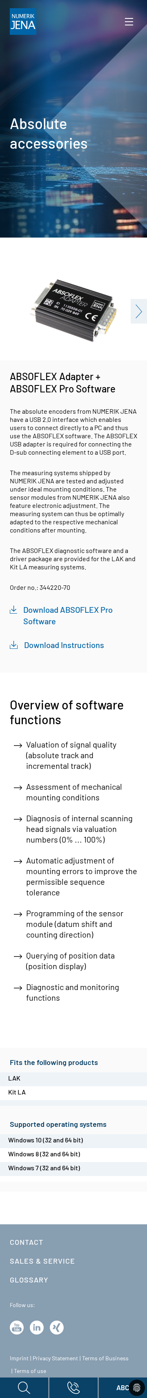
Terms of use (30, 1370)
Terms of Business (105, 1358)
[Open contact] (73, 1388)
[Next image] (139, 311)
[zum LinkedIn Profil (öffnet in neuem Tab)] (37, 1326)
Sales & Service (42, 1260)
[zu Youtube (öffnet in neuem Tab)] (17, 1326)
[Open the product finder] (24, 1388)
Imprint (19, 1358)
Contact (26, 1241)
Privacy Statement (55, 1358)
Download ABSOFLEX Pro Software (68, 615)
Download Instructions (64, 645)
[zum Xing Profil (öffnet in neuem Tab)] (57, 1326)
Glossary (29, 1279)
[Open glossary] (123, 1388)
